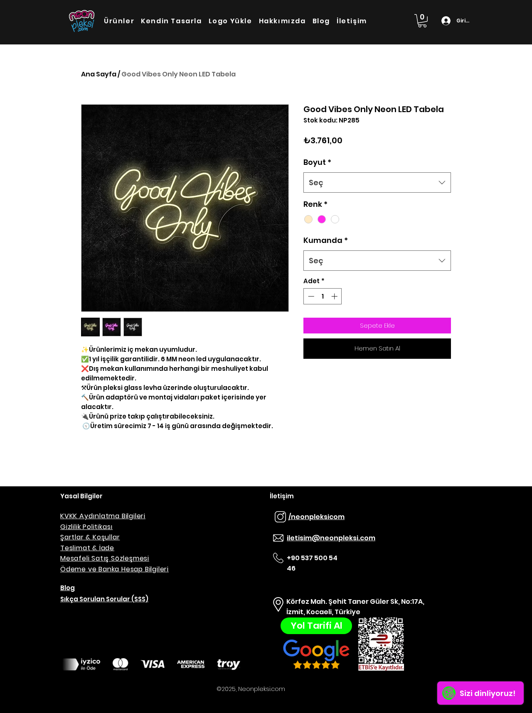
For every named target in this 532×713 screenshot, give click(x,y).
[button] (422, 20)
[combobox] (377, 182)
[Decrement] (310, 296)
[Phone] (278, 538)
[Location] (278, 604)
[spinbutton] (323, 296)
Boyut (317, 162)
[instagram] (280, 517)
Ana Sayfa (98, 74)
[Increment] (335, 296)
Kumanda (325, 240)
